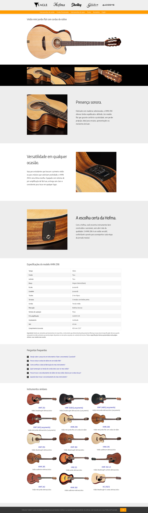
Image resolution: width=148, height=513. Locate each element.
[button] (28, 41)
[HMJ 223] (74, 459)
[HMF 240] (42, 478)
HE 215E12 (106, 487)
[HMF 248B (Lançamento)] (106, 399)
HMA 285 (41, 466)
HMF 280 (74, 447)
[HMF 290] (42, 438)
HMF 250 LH (106, 467)
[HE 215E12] (106, 478)
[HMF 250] (42, 399)
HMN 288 (106, 427)
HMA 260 (73, 487)
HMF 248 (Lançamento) (41, 427)
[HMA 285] (42, 458)
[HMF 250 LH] (106, 458)
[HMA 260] (74, 479)
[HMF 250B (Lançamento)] (74, 399)
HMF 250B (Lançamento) (74, 407)
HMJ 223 (74, 467)
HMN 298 (74, 427)
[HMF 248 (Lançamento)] (42, 419)
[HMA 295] (106, 438)
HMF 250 (41, 407)
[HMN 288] (106, 418)
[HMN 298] (74, 418)
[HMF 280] (74, 438)
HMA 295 (106, 447)
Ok (123, 510)
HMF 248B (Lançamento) (106, 407)
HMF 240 (41, 487)
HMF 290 (41, 447)
